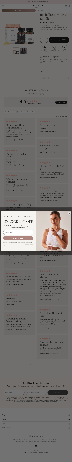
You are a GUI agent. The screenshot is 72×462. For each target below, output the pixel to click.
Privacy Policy (27, 244)
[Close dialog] (69, 213)
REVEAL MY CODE (18, 238)
